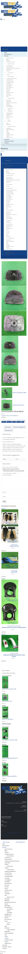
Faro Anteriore (8, 883)
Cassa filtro (7, 863)
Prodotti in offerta (6, 947)
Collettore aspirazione (10, 871)
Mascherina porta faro (11, 102)
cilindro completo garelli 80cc (9, 776)
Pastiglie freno (8, 914)
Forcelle (6, 887)
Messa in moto (11, 98)
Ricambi (6, 56)
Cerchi (8, 923)
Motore (6, 904)
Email (4, 496)
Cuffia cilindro (11, 76)
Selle (6, 926)
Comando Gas (8, 875)
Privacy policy (4, 835)
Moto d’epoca (5, 845)
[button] (4, 148)
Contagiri (7, 878)
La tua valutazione (8, 473)
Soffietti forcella (9, 940)
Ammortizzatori (9, 58)
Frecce (6, 888)
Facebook (3, 422)
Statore (6, 941)
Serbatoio (8, 124)
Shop (3, 844)
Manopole (7, 899)
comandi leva (8, 873)
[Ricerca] (1, 154)
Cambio (12, 544)
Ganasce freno (8, 890)
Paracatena (10, 72)
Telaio (6, 936)
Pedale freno (8, 916)
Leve (7, 96)
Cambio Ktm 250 (14, 546)
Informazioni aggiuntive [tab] (19, 427)
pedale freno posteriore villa (9, 689)
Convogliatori (8, 880)
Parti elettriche (9, 106)
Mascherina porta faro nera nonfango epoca (14, 627)
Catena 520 (14, 572)
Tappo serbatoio (12, 126)
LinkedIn (14, 422)
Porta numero (8, 919)
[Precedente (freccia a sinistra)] (0, 953)
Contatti (6, 143)
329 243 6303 (23, 807)
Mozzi (9, 121)
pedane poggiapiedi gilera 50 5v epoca (12, 758)
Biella (6, 851)
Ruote (7, 118)
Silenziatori (7, 931)
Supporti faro (9, 137)
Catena (8, 71)
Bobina (8, 911)
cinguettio (9, 422)
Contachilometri (9, 876)
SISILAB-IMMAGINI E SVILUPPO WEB (14, 833)
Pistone (6, 917)
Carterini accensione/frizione (13, 68)
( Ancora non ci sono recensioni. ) (9, 415)
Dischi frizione (11, 64)
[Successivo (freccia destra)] (2, 953)
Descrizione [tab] (8, 427)
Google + (18, 422)
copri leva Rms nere (7, 701)
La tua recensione (7, 475)
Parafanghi (12, 653)
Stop (6, 935)
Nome (4, 492)
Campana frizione (10, 62)
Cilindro (8, 74)
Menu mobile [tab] (6, 842)
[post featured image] (9, 560)
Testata (23, 420)
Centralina (10, 111)
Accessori (4, 945)
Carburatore (8, 857)
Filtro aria (7, 885)
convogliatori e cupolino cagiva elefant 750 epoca (14, 740)
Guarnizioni (7, 893)
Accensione (10, 909)
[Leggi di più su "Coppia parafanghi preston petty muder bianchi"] (24, 509)
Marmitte (7, 900)
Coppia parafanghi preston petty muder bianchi (14, 655)
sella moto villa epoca (7, 719)
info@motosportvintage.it (21, 811)
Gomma (7, 892)
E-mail (22, 422)
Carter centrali (8, 859)
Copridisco (7, 881)
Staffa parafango (10, 129)
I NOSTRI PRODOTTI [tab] (20, 842)
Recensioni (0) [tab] (8, 430)
